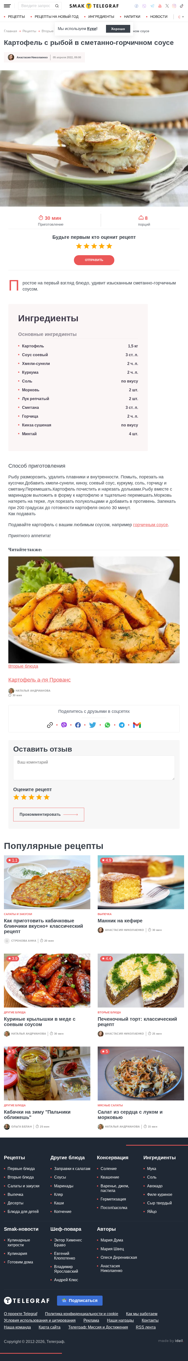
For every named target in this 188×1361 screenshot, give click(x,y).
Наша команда (17, 1327)
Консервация (113, 1157)
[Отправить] (57, 6)
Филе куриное (159, 1194)
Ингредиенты (101, 17)
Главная (10, 31)
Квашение (110, 1177)
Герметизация (113, 1199)
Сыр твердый (159, 1203)
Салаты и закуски (18, 914)
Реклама (91, 1320)
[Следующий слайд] (183, 17)
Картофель (33, 346)
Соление (109, 1169)
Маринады (63, 1186)
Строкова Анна (23, 940)
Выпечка (105, 914)
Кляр (58, 1194)
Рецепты (16, 17)
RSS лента (146, 1327)
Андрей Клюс (66, 1280)
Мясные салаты (110, 1105)
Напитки (132, 17)
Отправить (94, 260)
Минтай (29, 434)
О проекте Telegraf (20, 1314)
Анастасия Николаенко (32, 57)
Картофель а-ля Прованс (39, 680)
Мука (151, 1169)
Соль (27, 381)
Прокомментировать (40, 814)
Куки (91, 29)
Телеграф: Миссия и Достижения (98, 1327)
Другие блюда (15, 1012)
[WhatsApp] (107, 725)
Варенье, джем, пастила (115, 1188)
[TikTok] (182, 6)
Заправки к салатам (72, 1169)
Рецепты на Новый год (56, 17)
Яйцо (152, 1212)
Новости (158, 17)
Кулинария (17, 1253)
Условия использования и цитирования (40, 1320)
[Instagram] (174, 6)
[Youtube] (160, 6)
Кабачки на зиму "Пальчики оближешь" (37, 1114)
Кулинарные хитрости (19, 1242)
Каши (59, 1203)
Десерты (16, 1203)
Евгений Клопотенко (64, 1255)
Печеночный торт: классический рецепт (137, 1021)
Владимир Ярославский (66, 1269)
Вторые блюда (53, 31)
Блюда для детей (23, 1212)
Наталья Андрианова (33, 690)
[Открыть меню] (7, 6)
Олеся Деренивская (119, 1257)
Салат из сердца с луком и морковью (130, 1114)
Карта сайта (49, 1327)
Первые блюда (21, 1169)
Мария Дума (112, 1240)
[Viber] (144, 5)
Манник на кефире (120, 920)
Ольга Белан (21, 1126)
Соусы (60, 1177)
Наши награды (120, 1320)
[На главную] (94, 6)
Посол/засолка (114, 1208)
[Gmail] (137, 725)
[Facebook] (136, 6)
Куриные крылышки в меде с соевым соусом (39, 1021)
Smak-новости (21, 1229)
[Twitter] (167, 6)
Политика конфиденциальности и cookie (81, 1314)
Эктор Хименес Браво (68, 1242)
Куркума (30, 372)
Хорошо (118, 29)
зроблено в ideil (171, 1341)
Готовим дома (20, 1262)
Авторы (106, 1229)
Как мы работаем (141, 1314)
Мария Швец (112, 1249)
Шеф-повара (65, 1229)
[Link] (50, 725)
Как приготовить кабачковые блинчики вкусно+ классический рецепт (43, 926)
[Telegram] (152, 6)
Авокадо (155, 1186)
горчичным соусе (150, 524)
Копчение (62, 1212)
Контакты (150, 1320)
